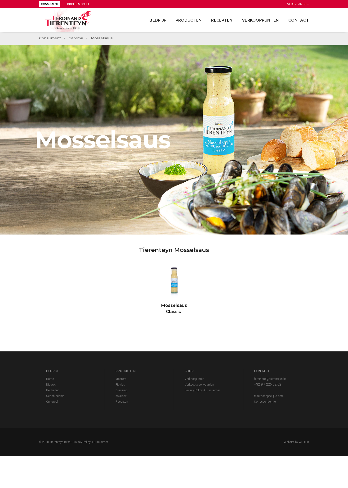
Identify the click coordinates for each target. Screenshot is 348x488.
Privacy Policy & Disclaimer (202, 390)
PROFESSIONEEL (78, 4)
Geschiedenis (55, 396)
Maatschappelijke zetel (269, 396)
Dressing (121, 390)
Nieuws (51, 384)
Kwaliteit (121, 396)
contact (298, 20)
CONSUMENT (49, 4)
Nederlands (297, 4)
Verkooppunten (260, 20)
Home (50, 379)
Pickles (120, 384)
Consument (50, 38)
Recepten (221, 20)
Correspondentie (265, 401)
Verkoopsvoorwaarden (199, 384)
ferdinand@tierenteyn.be (270, 379)
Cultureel (52, 401)
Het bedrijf (52, 390)
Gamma (76, 38)
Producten (189, 20)
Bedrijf (157, 20)
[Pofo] (68, 20)
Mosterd (121, 379)
